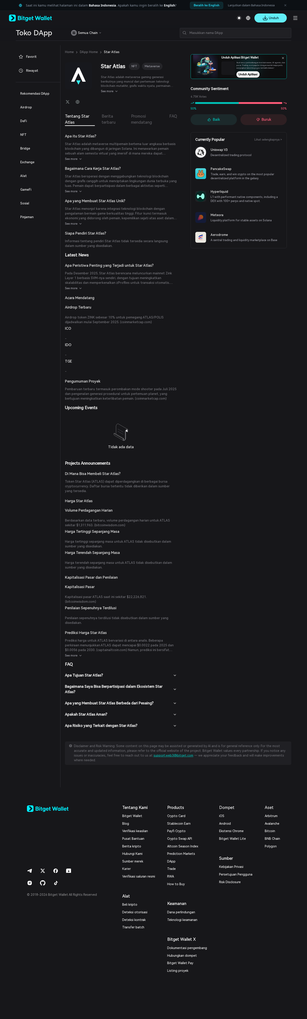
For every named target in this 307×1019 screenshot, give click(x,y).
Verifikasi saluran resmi (138, 876)
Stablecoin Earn (179, 823)
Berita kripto (131, 846)
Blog (125, 823)
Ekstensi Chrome (231, 831)
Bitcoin (270, 831)
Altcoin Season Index (182, 846)
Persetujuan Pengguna (235, 874)
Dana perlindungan (181, 912)
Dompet (226, 807)
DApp (171, 861)
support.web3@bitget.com (173, 755)
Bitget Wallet (132, 816)
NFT (134, 66)
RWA (170, 876)
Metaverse (152, 66)
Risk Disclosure (230, 882)
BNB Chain (272, 838)
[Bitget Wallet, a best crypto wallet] (36, 18)
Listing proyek (177, 970)
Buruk (266, 119)
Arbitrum (271, 816)
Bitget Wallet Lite (232, 838)
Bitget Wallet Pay (180, 963)
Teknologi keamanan (182, 920)
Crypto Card (176, 816)
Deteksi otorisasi (134, 912)
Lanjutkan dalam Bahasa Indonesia (251, 5)
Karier (126, 869)
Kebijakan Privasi (231, 867)
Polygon (271, 846)
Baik (216, 119)
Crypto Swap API (179, 838)
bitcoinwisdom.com (109, 525)
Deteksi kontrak (134, 920)
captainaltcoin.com (111, 650)
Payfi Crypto (176, 831)
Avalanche (272, 823)
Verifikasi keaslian (135, 831)
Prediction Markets (181, 854)
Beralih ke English (206, 5)
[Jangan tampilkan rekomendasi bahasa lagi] (285, 5)
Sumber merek (132, 861)
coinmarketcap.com (136, 322)
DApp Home (89, 52)
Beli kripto (129, 904)
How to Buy (176, 884)
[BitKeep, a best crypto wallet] (55, 808)
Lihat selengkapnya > (268, 139)
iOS (221, 816)
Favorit (31, 56)
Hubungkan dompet (182, 955)
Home (69, 52)
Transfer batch (133, 927)
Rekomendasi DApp (34, 93)
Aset (269, 807)
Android (225, 823)
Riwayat (32, 70)
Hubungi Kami (132, 854)
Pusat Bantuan (133, 838)
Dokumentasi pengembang (187, 948)
